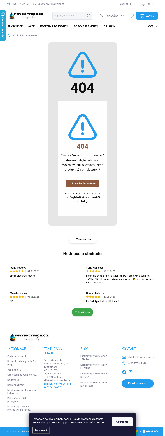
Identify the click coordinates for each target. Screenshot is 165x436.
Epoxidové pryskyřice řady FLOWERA (93, 366)
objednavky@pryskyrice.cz (57, 384)
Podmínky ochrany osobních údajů (21, 363)
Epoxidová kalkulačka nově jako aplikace (93, 384)
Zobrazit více (82, 312)
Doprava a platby (15, 385)
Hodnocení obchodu (82, 253)
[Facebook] (124, 371)
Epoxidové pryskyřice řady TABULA (93, 357)
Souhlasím (122, 421)
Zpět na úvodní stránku (82, 183)
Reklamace (13, 380)
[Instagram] (130, 371)
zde (103, 422)
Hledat (88, 15)
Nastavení (41, 430)
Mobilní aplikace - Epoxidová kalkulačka (21, 392)
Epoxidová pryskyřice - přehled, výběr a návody (19, 408)
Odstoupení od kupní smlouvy (22, 375)
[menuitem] (16, 26)
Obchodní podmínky (17, 356)
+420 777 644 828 (53, 387)
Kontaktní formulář (137, 383)
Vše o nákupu (14, 370)
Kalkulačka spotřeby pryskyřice (17, 400)
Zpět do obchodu (84, 239)
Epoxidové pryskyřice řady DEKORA (93, 375)
